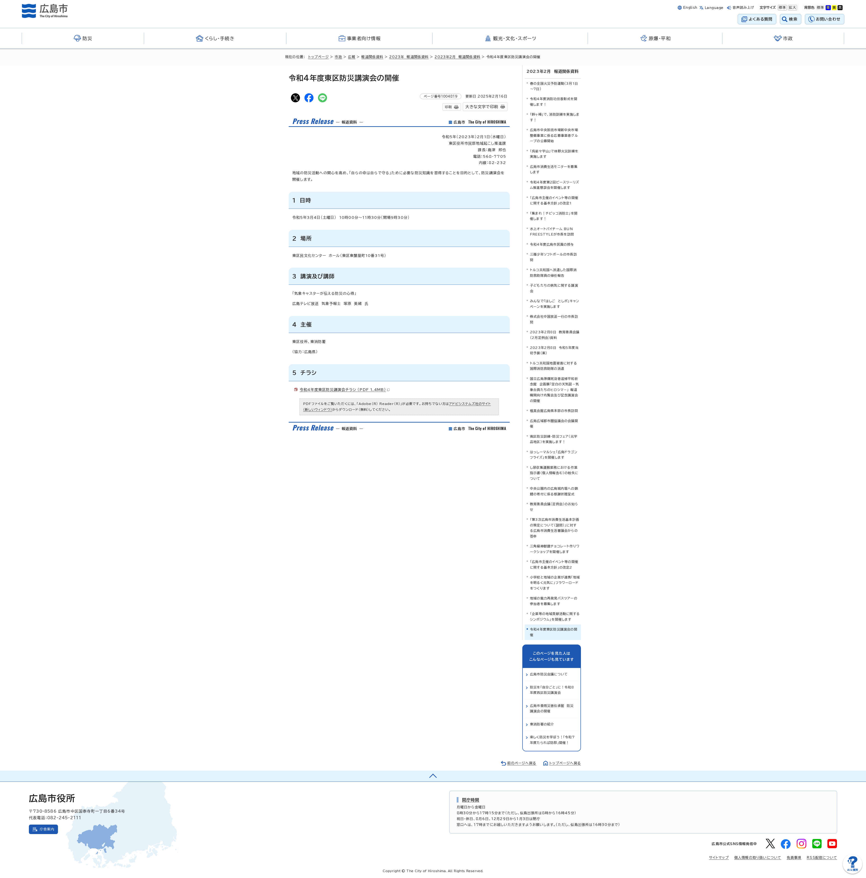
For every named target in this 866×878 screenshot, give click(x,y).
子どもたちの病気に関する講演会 (554, 288)
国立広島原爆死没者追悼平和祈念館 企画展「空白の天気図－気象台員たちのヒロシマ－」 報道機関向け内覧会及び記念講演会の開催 (554, 389)
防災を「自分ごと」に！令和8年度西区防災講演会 (552, 690)
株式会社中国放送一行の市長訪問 (554, 319)
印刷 (448, 107)
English (690, 7)
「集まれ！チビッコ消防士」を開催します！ (554, 216)
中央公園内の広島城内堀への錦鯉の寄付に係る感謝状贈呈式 (554, 491)
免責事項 (794, 857)
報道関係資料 (372, 57)
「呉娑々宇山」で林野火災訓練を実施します (554, 153)
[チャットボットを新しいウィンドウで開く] (852, 872)
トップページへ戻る (565, 763)
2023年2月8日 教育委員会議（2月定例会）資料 (554, 334)
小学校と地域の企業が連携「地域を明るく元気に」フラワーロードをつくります (555, 583)
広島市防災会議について (549, 674)
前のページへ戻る (521, 763)
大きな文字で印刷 (481, 107)
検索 (793, 19)
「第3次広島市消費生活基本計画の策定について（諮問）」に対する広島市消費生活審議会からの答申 (554, 528)
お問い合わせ (828, 19)
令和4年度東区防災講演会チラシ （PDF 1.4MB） (343, 389)
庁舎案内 (47, 829)
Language (714, 7)
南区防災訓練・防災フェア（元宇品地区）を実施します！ (553, 439)
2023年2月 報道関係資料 (457, 57)
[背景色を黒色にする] (840, 7)
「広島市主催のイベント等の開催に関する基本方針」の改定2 (554, 564)
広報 (351, 57)
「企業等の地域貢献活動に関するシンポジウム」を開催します (555, 616)
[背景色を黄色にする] (834, 7)
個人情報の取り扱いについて (757, 857)
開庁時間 (470, 800)
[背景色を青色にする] (828, 7)
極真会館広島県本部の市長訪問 (554, 410)
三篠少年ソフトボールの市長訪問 (553, 257)
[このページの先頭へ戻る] (433, 776)
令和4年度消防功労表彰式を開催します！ (553, 101)
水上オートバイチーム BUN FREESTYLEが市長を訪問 (552, 231)
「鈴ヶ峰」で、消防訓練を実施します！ (555, 117)
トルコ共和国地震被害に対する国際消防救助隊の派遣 (553, 365)
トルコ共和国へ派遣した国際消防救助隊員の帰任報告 (553, 272)
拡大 (792, 7)
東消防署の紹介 (542, 724)
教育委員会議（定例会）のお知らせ (554, 506)
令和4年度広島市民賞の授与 (552, 244)
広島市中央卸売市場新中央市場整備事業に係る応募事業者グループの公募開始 (554, 135)
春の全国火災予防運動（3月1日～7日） (554, 86)
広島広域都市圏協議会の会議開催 (554, 423)
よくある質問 (760, 19)
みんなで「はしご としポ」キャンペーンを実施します (554, 303)
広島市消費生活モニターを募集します (554, 169)
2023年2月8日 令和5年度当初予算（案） (554, 350)
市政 (338, 57)
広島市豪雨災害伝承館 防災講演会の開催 (552, 708)
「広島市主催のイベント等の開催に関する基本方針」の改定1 (554, 200)
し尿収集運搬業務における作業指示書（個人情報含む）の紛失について (554, 473)
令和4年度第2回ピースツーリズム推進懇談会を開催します (554, 185)
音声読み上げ (743, 7)
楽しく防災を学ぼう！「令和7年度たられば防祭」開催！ (552, 739)
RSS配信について (822, 857)
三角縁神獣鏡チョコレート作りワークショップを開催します (555, 548)
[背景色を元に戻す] (820, 7)
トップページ (318, 57)
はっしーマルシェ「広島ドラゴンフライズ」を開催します (553, 454)
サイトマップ (719, 857)
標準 (782, 7)
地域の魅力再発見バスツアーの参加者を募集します (553, 601)
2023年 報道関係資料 (408, 57)
